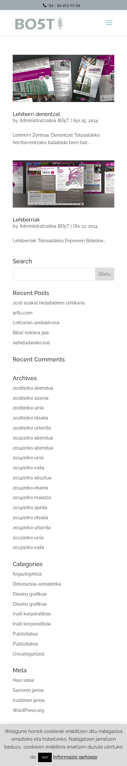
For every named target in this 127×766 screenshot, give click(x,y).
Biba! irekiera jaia (31, 332)
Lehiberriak (26, 220)
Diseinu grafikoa (30, 594)
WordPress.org (28, 710)
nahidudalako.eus (31, 342)
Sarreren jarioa (28, 690)
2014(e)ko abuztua (32, 477)
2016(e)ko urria (28, 407)
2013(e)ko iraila (28, 547)
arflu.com (23, 312)
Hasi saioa (23, 680)
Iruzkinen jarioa (29, 700)
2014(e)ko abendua (33, 448)
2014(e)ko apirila (30, 507)
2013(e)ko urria (28, 537)
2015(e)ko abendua (33, 437)
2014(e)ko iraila (28, 467)
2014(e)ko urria (28, 457)
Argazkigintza (27, 574)
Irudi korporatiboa (32, 613)
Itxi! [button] (45, 757)
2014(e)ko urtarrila (32, 527)
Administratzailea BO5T (44, 120)
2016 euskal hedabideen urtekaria (49, 302)
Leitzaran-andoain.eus (36, 322)
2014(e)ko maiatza (32, 497)
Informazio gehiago (75, 757)
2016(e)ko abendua (33, 388)
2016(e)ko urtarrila (32, 427)
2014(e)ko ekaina (30, 487)
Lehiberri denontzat (36, 114)
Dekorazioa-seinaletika (37, 584)
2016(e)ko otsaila (30, 417)
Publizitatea (25, 633)
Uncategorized (28, 654)
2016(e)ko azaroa (31, 398)
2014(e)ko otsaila (30, 517)
